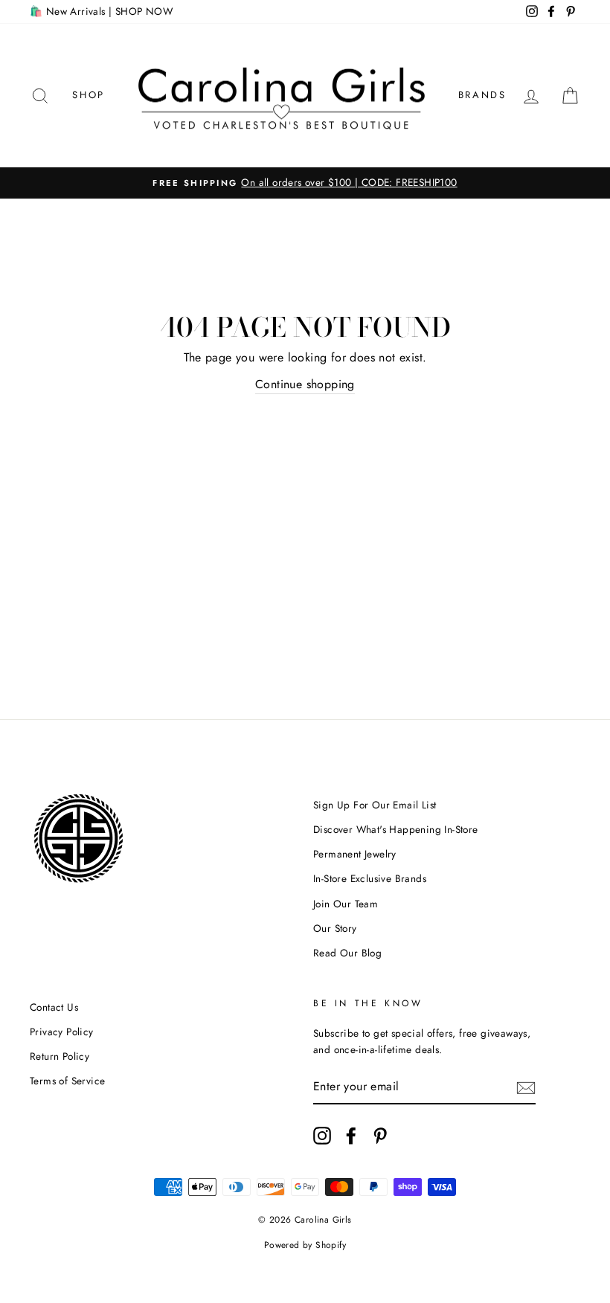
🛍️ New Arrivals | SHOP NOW (101, 11)
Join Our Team (345, 903)
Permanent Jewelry (354, 853)
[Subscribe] (526, 1086)
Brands (482, 95)
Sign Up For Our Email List (374, 804)
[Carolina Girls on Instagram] (322, 1136)
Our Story (335, 928)
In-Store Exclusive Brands (369, 878)
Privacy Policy (62, 1031)
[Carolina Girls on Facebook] (351, 1136)
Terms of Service (67, 1080)
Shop (88, 95)
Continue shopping (305, 384)
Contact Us (54, 1007)
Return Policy (59, 1056)
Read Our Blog (347, 952)
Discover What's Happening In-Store (395, 829)
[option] (305, 183)
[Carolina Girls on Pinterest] (380, 1136)
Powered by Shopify (305, 1245)
